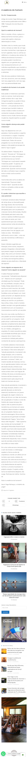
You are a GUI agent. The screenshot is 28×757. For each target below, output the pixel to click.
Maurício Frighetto (8, 490)
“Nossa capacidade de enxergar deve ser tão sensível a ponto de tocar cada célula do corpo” (14, 595)
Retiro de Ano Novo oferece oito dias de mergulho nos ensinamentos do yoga (16, 650)
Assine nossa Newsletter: (8, 605)
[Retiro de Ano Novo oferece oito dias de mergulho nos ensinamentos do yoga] (3, 651)
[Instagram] (14, 753)
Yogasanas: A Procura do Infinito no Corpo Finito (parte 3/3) (14, 565)
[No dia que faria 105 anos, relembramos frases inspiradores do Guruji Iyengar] (3, 669)
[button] (3, 753)
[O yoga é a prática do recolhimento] (3, 659)
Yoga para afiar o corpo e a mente (14, 537)
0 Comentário (16, 654)
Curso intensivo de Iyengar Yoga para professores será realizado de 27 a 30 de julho (16, 690)
